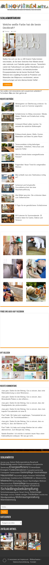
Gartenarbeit (15, 472)
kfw (34, 478)
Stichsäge (4, 495)
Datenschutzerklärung (21, 562)
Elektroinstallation (25, 464)
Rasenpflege (19, 483)
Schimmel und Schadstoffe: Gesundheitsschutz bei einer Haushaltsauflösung (25, 187)
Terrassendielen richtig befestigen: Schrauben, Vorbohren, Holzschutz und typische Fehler (29, 146)
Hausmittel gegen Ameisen (24, 475)
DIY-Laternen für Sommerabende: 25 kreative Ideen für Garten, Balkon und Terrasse (29, 218)
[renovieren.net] (24, 6)
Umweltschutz (43, 494)
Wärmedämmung (8, 500)
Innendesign (5, 478)
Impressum (24, 559)
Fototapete (5, 472)
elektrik (15, 464)
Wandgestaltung (8, 497)
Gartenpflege (26, 472)
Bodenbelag (6, 464)
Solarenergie (35, 492)
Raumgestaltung (32, 484)
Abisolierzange (5, 462)
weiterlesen (7, 84)
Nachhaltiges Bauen (20, 481)
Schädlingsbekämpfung (19, 489)
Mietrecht (6, 480)
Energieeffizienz (19, 467)
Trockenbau (33, 494)
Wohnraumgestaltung (27, 497)
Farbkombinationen (18, 470)
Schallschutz (35, 486)
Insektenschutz (17, 478)
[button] (4, 560)
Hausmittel (7, 475)
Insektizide (28, 478)
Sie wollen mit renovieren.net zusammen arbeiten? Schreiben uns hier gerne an (21, 92)
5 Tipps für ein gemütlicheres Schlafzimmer (31, 205)
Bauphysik (34, 462)
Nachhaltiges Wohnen (37, 481)
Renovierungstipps (21, 486)
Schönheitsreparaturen (10, 492)
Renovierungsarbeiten (7, 486)
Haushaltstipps (40, 472)
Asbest (12, 462)
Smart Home (24, 492)
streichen (11, 494)
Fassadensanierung (35, 470)
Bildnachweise (35, 559)
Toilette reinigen (21, 495)
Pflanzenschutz (7, 484)
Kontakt (33, 562)
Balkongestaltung (23, 462)
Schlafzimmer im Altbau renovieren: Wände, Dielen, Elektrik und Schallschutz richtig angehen (31, 116)
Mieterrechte (41, 478)
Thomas (6, 31)
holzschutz (40, 475)
